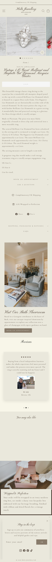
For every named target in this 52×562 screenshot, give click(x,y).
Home (25, 62)
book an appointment (18, 330)
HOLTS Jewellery (26, 67)
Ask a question (26, 184)
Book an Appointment (26, 179)
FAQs (26, 231)
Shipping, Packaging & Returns (26, 226)
